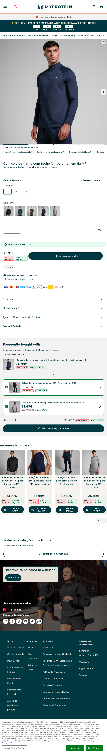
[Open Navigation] (5, 6)
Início (5, 35)
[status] (12, 230)
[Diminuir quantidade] (7, 230)
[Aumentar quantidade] (17, 230)
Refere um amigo (89, 653)
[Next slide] (106, 488)
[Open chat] (39, 621)
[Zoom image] (103, 42)
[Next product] (104, 520)
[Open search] (16, 6)
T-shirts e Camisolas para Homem (41, 35)
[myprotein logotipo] (55, 6)
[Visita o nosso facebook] (12, 621)
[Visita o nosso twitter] (32, 621)
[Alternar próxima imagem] (103, 92)
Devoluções (13, 661)
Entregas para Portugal (14, 692)
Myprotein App (86, 668)
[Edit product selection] (100, 387)
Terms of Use (16, 743)
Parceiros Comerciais (53, 685)
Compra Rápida (14, 509)
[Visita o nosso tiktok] (19, 621)
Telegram (83, 675)
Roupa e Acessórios (33, 656)
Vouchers (84, 662)
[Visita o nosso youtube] (25, 621)
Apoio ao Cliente (15, 647)
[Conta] (94, 7)
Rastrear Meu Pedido (14, 680)
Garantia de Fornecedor (54, 705)
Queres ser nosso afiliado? (55, 692)
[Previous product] (98, 520)
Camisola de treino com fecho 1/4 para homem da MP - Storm (94, 482)
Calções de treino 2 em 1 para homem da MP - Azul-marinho (40, 480)
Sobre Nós (47, 647)
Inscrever (13, 578)
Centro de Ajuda (15, 654)
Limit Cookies (94, 748)
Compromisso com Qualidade (57, 654)
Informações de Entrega (15, 669)
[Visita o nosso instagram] (5, 621)
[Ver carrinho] (101, 6)
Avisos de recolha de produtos (12, 705)
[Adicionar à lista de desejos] (99, 230)
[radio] (7, 192)
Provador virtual (91, 180)
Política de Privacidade (53, 672)
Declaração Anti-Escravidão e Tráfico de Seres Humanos (57, 663)
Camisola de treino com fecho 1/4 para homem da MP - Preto (12, 482)
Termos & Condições (52, 678)
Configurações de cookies (17, 603)
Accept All (75, 748)
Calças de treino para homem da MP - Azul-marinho (67, 480)
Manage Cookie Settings (14, 748)
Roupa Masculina (17, 35)
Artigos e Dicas (32, 667)
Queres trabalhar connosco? (56, 698)
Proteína (32, 647)
